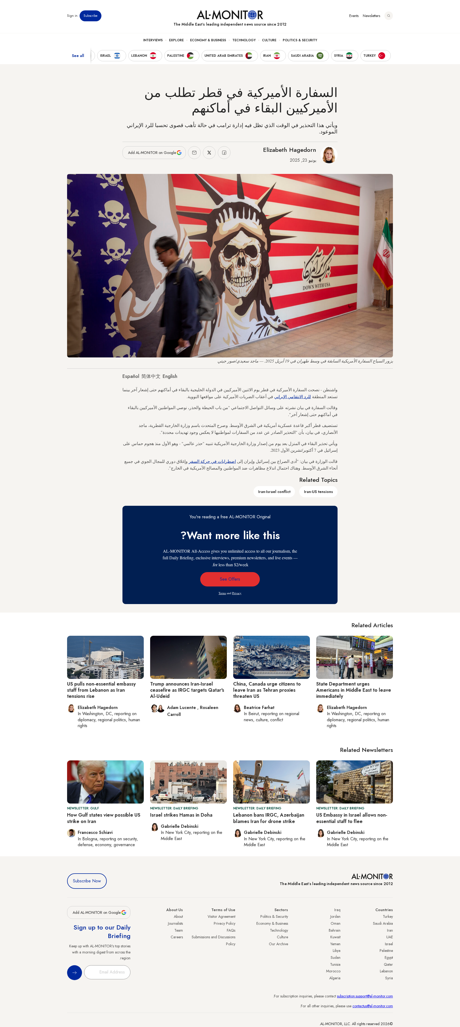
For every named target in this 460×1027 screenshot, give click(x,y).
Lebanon (386, 971)
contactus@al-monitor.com (372, 1006)
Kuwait (335, 937)
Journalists (175, 923)
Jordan (335, 916)
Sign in (72, 15)
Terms (222, 593)
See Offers (230, 579)
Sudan (335, 957)
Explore (176, 40)
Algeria (334, 978)
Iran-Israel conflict (274, 491)
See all (78, 55)
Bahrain (334, 930)
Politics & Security (300, 40)
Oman (335, 923)
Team (178, 930)
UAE (389, 937)
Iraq (337, 909)
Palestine (386, 950)
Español (130, 376)
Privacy (236, 593)
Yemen (335, 944)
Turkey (388, 916)
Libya (336, 950)
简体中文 (151, 376)
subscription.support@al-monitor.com (365, 996)
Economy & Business (208, 40)
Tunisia (335, 964)
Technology (244, 40)
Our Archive (278, 944)
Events (354, 15)
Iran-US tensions (318, 491)
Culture (269, 40)
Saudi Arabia (383, 923)
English (170, 376)
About (178, 916)
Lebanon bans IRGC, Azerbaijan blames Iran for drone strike (268, 818)
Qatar (388, 964)
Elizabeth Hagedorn (289, 149)
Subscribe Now (87, 881)
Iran (390, 930)
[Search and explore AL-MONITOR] (388, 15)
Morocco (333, 971)
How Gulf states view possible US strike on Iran (103, 818)
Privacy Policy (224, 923)
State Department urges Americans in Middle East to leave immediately (353, 690)
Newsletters (371, 15)
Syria (389, 978)
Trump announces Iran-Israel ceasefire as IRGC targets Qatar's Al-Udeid (187, 690)
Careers (177, 937)
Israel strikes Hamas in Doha (181, 815)
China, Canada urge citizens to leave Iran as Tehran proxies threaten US (267, 690)
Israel (389, 944)
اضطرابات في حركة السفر (212, 461)
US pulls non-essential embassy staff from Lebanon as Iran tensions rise (101, 690)
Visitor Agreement (221, 916)
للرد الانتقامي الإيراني (292, 396)
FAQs (231, 930)
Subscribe (90, 15)
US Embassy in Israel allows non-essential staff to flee (351, 818)
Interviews (153, 40)
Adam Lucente (182, 707)
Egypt (389, 957)
